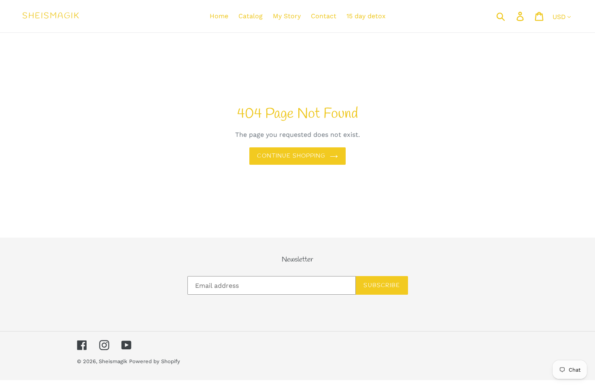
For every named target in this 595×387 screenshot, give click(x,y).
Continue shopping (291, 156)
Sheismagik (51, 16)
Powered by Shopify (154, 361)
